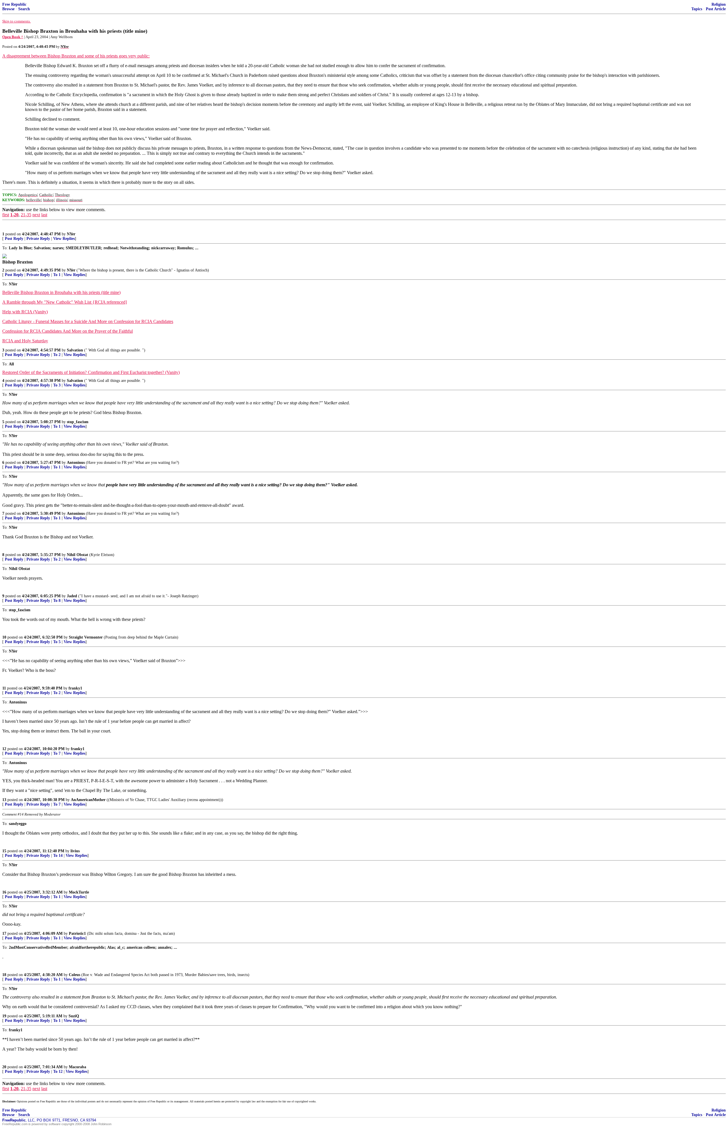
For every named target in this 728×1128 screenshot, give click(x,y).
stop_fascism (77, 422)
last (44, 214)
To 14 (58, 855)
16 (4, 892)
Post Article (716, 9)
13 (4, 800)
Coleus (74, 975)
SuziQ (74, 1016)
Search (24, 9)
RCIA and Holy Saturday (25, 340)
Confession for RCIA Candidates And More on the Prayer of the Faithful (67, 331)
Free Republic (14, 4)
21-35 (26, 214)
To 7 (57, 753)
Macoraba (77, 1067)
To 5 (57, 642)
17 (4, 933)
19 (4, 1016)
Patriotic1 (77, 933)
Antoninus (76, 462)
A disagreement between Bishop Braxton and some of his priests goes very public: (76, 55)
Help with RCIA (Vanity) (25, 311)
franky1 (75, 688)
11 (4, 688)
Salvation (75, 350)
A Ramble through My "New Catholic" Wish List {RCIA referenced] (64, 302)
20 (4, 1067)
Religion (719, 4)
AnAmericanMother (88, 800)
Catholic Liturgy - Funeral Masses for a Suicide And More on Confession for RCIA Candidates (87, 321)
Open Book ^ (12, 37)
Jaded (72, 596)
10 (4, 637)
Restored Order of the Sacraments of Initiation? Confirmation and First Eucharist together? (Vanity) (91, 372)
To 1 (57, 275)
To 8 (57, 600)
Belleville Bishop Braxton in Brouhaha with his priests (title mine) (61, 292)
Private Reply (38, 238)
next (36, 214)
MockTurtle (79, 892)
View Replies (64, 238)
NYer (71, 234)
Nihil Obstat (77, 555)
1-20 (14, 214)
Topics (696, 9)
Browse (8, 9)
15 (4, 851)
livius (75, 851)
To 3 (57, 385)
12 (4, 749)
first (5, 214)
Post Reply (14, 238)
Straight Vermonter (86, 637)
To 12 (58, 1071)
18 (4, 975)
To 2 (57, 355)
